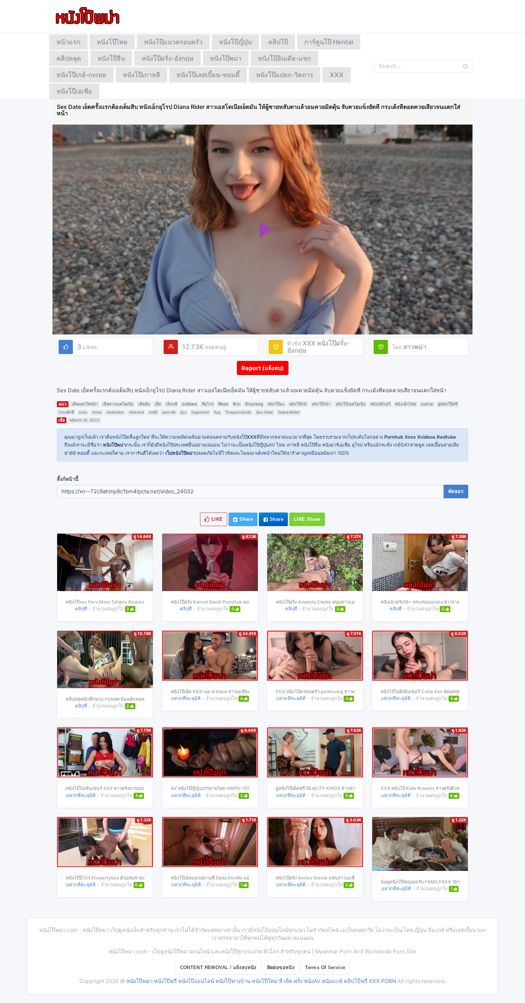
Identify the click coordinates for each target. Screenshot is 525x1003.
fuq (217, 412)
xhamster (115, 412)
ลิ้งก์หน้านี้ (68, 479)
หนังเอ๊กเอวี (380, 404)
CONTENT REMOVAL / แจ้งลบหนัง (218, 967)
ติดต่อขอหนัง (281, 967)
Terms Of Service (325, 967)
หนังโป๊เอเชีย (74, 91)
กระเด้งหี (66, 412)
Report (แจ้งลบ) (262, 368)
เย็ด (158, 404)
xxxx (83, 412)
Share (245, 519)
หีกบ (236, 404)
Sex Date (264, 412)
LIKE (216, 519)
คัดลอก (456, 491)
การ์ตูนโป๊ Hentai (328, 42)
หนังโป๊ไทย (112, 42)
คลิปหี (81, 608)
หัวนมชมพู (254, 404)
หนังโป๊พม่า (225, 58)
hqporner (200, 412)
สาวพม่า (414, 347)
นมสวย (427, 404)
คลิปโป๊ (278, 42)
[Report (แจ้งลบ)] (262, 361)
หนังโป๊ (119, 437)
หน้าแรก (68, 42)
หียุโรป (208, 404)
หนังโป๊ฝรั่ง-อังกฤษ (167, 58)
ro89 (153, 412)
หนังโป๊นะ (276, 404)
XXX (337, 75)
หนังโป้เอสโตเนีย (351, 404)
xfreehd (136, 412)
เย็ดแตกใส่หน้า (85, 404)
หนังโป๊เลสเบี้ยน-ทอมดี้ (208, 75)
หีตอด (223, 404)
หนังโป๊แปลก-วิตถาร (284, 75)
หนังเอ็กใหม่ (405, 404)
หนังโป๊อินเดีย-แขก (284, 58)
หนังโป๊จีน (111, 58)
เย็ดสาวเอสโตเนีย (118, 404)
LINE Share (307, 519)
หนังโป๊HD (298, 404)
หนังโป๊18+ (321, 404)
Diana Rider (289, 412)
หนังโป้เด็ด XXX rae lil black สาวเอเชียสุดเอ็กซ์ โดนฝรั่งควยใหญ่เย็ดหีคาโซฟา (248, 691)
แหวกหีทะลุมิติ (186, 698)
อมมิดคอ (189, 404)
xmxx (97, 412)
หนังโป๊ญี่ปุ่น (235, 42)
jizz (183, 412)
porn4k (169, 412)
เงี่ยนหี (171, 404)
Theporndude (238, 412)
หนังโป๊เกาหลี (141, 75)
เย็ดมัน (144, 404)
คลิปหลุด (68, 58)
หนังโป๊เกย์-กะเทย (81, 75)
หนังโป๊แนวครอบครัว (173, 42)
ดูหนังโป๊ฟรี (448, 404)
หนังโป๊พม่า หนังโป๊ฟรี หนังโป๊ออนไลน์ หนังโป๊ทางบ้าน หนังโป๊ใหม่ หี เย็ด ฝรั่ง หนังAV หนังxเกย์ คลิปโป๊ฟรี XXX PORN (261, 981)
